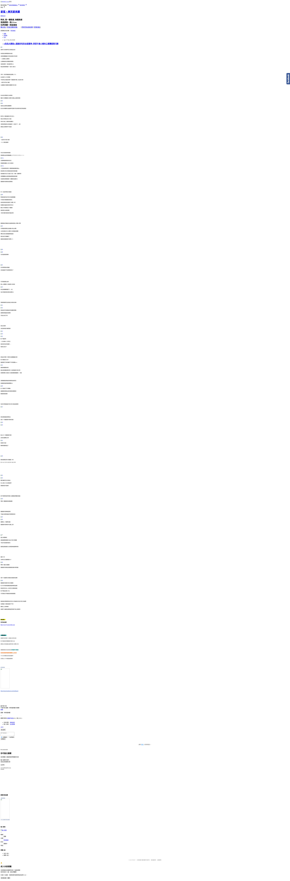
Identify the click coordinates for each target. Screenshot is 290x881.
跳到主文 (3, 16)
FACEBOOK (12, 27)
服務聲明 (159, 860)
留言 (12, 718)
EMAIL (37, 27)
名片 (5, 37)
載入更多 (3, 729)
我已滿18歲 (3, 878)
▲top (2, 727)
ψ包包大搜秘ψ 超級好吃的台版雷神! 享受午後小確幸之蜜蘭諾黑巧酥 (31, 44)
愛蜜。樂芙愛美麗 (10, 11)
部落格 (5, 35)
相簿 (5, 33)
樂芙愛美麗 (3, 667)
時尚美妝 (13, 30)
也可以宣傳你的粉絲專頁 (5, 819)
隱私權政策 (153, 860)
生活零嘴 (12, 724)
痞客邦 (9, 718)
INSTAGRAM (27, 27)
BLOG (3, 27)
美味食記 (12, 722)
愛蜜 (2, 709)
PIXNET (133, 860)
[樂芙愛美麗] (5, 688)
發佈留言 (3, 739)
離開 (9, 878)
